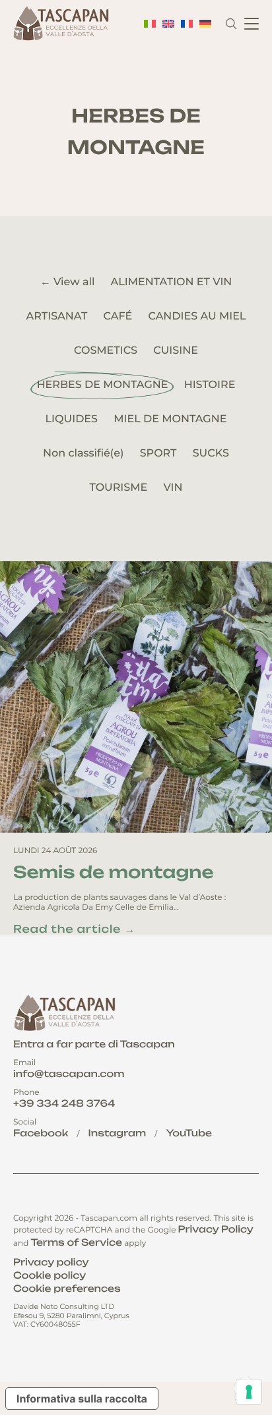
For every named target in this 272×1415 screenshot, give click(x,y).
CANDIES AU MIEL (197, 316)
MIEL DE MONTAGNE (170, 419)
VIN (172, 488)
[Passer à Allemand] (205, 24)
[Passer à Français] (187, 24)
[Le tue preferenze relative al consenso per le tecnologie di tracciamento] (248, 1391)
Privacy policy (50, 1262)
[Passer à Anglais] (168, 24)
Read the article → (74, 928)
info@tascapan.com (68, 1074)
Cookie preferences (67, 1288)
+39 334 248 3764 (64, 1103)
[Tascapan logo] (62, 24)
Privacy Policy (216, 1229)
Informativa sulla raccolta (82, 1398)
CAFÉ (118, 316)
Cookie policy (49, 1275)
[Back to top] (247, 1344)
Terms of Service (76, 1242)
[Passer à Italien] (150, 24)
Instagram (117, 1133)
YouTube (189, 1133)
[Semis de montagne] (136, 697)
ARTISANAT (57, 316)
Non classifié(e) (83, 453)
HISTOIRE (210, 385)
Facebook (40, 1133)
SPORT (158, 453)
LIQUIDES (72, 419)
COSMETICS (105, 351)
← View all (67, 282)
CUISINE (175, 351)
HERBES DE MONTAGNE (102, 385)
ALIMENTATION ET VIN (171, 282)
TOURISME (118, 488)
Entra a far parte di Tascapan (94, 1044)
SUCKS (211, 453)
